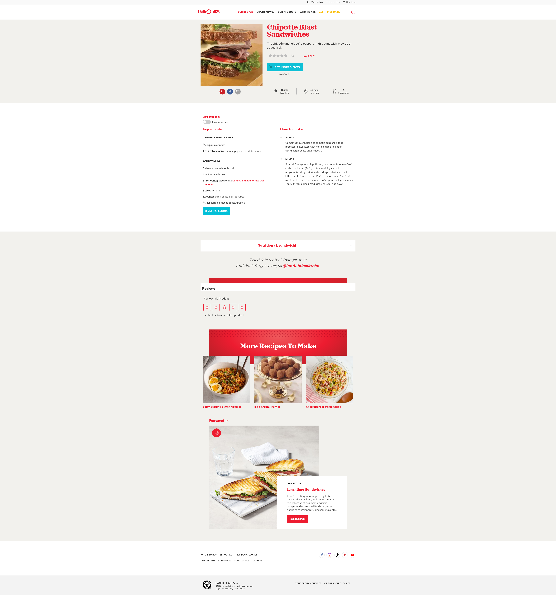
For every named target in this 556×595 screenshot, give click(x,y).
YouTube (352, 555)
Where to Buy (209, 555)
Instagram (329, 555)
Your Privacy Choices (308, 583)
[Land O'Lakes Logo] (209, 11)
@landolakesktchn (301, 266)
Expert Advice (265, 12)
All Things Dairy (329, 12)
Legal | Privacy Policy (224, 589)
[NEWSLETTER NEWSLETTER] (358, 6)
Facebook (230, 91)
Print (311, 56)
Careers (257, 561)
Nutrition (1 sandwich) (277, 245)
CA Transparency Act (337, 583)
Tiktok (337, 555)
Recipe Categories (246, 555)
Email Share (238, 91)
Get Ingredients (287, 67)
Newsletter (208, 561)
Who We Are (308, 12)
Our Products (287, 12)
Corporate (224, 561)
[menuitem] (245, 12)
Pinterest (222, 91)
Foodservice (241, 561)
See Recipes (297, 519)
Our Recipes (245, 12)
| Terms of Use (239, 589)
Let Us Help (226, 555)
